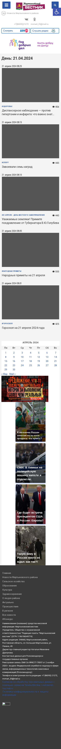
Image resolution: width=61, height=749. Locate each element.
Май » (12, 374)
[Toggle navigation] (6, 5)
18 (30, 361)
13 (47, 357)
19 (38, 361)
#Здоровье (7, 106)
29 (6, 369)
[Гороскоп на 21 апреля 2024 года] (30, 302)
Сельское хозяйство (13, 581)
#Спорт (5, 163)
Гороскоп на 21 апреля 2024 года (23, 327)
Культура (7, 589)
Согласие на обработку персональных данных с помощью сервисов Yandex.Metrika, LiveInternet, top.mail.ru (28, 685)
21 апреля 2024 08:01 (12, 283)
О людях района (11, 598)
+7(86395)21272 (21, 24)
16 (14, 361)
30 (14, 369)
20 (47, 361)
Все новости (9, 615)
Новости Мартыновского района (23, 13)
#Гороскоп (7, 324)
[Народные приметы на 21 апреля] (30, 250)
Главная (6, 573)
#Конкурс (7, 619)
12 (38, 357)
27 (47, 365)
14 (55, 357)
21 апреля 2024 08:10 (12, 175)
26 (38, 365)
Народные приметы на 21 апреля (23, 275)
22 (6, 365)
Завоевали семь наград (17, 166)
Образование (9, 585)
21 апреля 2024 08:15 (12, 122)
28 (55, 365)
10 (22, 357)
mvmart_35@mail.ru (39, 24)
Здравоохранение (12, 594)
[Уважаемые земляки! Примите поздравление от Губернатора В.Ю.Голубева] (30, 194)
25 (30, 365)
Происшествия (10, 606)
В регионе (7, 610)
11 (30, 357)
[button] (57, 12)
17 (22, 361)
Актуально (8, 602)
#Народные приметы (11, 271)
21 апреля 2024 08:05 (12, 231)
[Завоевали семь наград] (30, 141)
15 (6, 361)
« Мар (4, 374)
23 (14, 365)
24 (22, 365)
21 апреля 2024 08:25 (12, 66)
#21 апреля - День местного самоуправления (23, 215)
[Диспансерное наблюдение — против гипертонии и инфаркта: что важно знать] (30, 85)
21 (55, 361)
